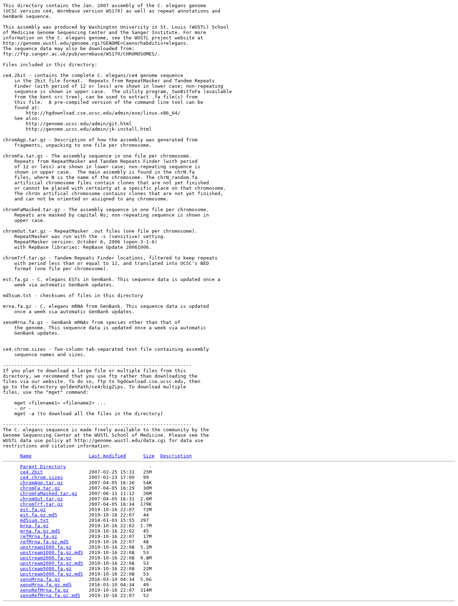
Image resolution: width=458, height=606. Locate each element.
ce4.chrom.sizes (41, 477)
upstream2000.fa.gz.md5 (51, 563)
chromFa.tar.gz (40, 488)
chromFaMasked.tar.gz (48, 493)
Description (176, 456)
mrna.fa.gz (34, 525)
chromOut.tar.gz (41, 498)
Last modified (107, 456)
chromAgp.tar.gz (41, 482)
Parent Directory (43, 466)
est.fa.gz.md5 (38, 515)
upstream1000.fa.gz (46, 547)
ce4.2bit (31, 472)
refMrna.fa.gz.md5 (44, 541)
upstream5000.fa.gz (46, 568)
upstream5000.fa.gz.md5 (51, 574)
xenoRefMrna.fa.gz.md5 (50, 595)
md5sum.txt (34, 520)
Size (149, 456)
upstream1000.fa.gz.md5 (51, 552)
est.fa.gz (33, 509)
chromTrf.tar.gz (41, 504)
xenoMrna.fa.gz (40, 579)
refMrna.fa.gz (38, 536)
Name (25, 456)
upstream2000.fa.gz (46, 558)
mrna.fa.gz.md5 (40, 531)
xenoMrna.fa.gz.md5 (46, 584)
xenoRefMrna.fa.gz (44, 590)
